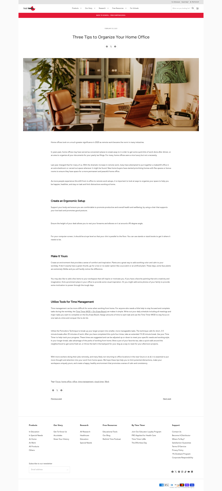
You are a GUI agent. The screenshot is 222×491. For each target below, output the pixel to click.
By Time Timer (138, 425)
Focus (58, 382)
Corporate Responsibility (182, 458)
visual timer (99, 382)
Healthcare (84, 436)
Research (102, 8)
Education (84, 439)
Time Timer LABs (139, 439)
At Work (32, 443)
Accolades (58, 436)
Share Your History (61, 439)
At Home (33, 439)
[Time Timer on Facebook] (172, 472)
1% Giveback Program (181, 454)
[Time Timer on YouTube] (189, 472)
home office (66, 382)
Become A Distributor (181, 436)
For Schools (134, 8)
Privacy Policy (177, 450)
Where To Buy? (178, 439)
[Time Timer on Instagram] (182, 472)
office (74, 382)
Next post (167, 399)
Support (176, 425)
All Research (85, 432)
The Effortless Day (139, 443)
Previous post (56, 399)
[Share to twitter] (111, 46)
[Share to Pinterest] (107, 46)
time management (85, 382)
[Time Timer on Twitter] (176, 472)
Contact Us (176, 432)
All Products (34, 447)
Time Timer (177, 487)
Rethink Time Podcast (112, 439)
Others (32, 450)
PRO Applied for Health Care (144, 436)
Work (107, 382)
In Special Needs (36, 436)
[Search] (193, 8)
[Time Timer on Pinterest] (179, 472)
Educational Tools (110, 432)
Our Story (88, 8)
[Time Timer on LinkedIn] (192, 472)
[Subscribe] (67, 469)
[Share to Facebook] (115, 46)
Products (75, 8)
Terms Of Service (179, 447)
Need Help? (185, 2)
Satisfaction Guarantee (181, 443)
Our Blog (106, 436)
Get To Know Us (60, 432)
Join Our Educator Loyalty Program (146, 432)
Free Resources (117, 8)
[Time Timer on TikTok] (185, 472)
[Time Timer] (29, 8)
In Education (34, 432)
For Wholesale (176, 2)
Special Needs (86, 443)
